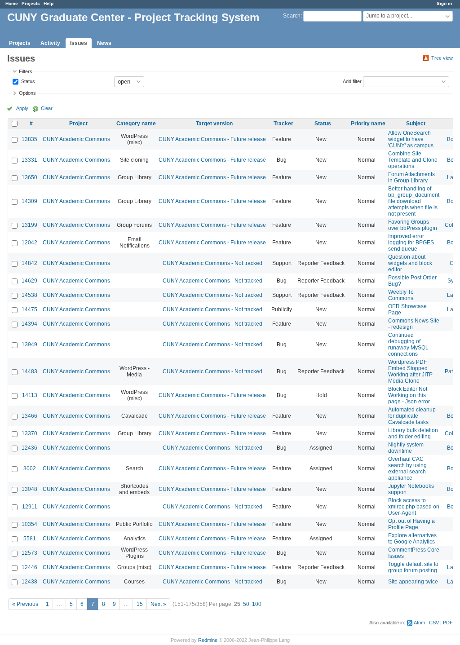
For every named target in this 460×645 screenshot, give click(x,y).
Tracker (283, 123)
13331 (29, 160)
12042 (29, 242)
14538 (29, 295)
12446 (29, 567)
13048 (29, 489)
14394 (29, 324)
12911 (29, 507)
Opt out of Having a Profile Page (411, 524)
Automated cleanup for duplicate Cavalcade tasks (412, 415)
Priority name (368, 123)
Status (27, 81)
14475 (29, 309)
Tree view (442, 58)
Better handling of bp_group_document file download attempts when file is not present (413, 201)
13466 (29, 416)
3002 (29, 468)
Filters (25, 71)
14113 (29, 395)
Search (292, 16)
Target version (214, 123)
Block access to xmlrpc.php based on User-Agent (413, 506)
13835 (29, 139)
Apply (22, 108)
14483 (29, 371)
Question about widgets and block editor (410, 263)
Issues (78, 43)
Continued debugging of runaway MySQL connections (408, 344)
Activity (50, 43)
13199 (29, 225)
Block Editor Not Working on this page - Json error (409, 395)
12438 (29, 582)
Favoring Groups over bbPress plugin (412, 225)
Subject (415, 123)
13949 (29, 344)
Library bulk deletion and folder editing (413, 433)
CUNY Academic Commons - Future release (212, 139)
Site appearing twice (413, 582)
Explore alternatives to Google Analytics (412, 538)
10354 (29, 524)
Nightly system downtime (406, 448)
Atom (419, 622)
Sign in (444, 3)
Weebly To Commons (401, 295)
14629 (29, 281)
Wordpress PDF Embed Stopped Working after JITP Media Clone (410, 371)
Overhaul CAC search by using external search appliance (407, 468)
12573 (29, 553)
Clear (47, 108)
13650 (29, 177)
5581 (29, 538)
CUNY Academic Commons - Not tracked (212, 263)
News (104, 43)
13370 (29, 433)
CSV (434, 622)
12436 (29, 448)
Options (27, 93)
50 (246, 604)
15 (140, 604)
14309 (29, 201)
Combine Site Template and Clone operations (413, 159)
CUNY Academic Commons (76, 139)
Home (11, 3)
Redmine (207, 640)
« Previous (25, 604)
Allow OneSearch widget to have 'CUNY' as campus (410, 139)
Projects (31, 3)
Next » (158, 604)
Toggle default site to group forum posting (413, 567)
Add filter (352, 81)
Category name (136, 123)
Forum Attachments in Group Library (411, 177)
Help (48, 3)
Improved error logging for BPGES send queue (411, 242)
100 (256, 604)
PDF (448, 622)
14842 (29, 263)
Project (78, 123)
